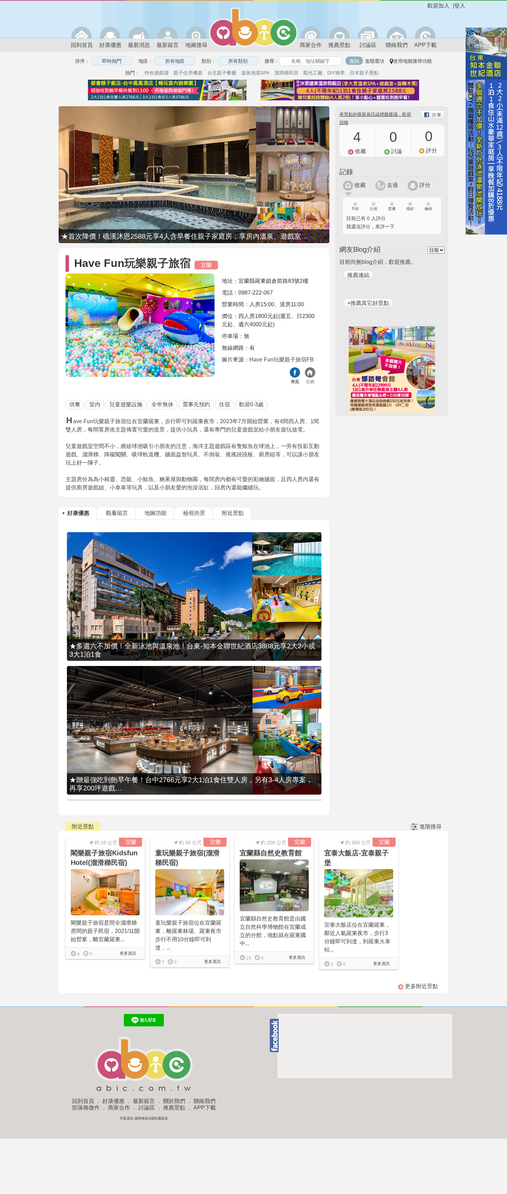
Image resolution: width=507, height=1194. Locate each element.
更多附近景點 (421, 986)
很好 (410, 209)
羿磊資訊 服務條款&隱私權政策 (144, 1118)
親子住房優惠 (187, 73)
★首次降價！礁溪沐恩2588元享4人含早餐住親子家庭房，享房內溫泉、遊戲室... (184, 236)
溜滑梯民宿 (286, 73)
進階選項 (374, 61)
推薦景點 (339, 45)
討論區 (368, 45)
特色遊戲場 (157, 73)
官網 (310, 381)
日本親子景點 (364, 73)
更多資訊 (127, 953)
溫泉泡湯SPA (255, 73)
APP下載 (425, 45)
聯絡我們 (397, 45)
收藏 (359, 185)
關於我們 (174, 1101)
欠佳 (373, 209)
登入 (459, 6)
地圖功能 (156, 513)
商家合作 (311, 45)
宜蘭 (206, 265)
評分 (424, 185)
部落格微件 (86, 1108)
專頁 (295, 381)
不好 (355, 209)
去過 (392, 185)
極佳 (428, 209)
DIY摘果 (336, 73)
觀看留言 (117, 513)
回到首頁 (82, 45)
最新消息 (139, 45)
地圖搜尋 (196, 45)
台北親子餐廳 (221, 73)
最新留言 (168, 45)
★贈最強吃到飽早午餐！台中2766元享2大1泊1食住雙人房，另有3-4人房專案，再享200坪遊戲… (191, 784)
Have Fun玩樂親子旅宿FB (281, 359)
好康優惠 (110, 45)
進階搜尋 (430, 826)
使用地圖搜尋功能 (412, 61)
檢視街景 (194, 513)
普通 (392, 209)
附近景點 (233, 513)
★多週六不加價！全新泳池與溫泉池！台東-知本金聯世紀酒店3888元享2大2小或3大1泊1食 (192, 650)
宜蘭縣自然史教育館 (271, 853)
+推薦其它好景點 (368, 303)
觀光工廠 (312, 73)
